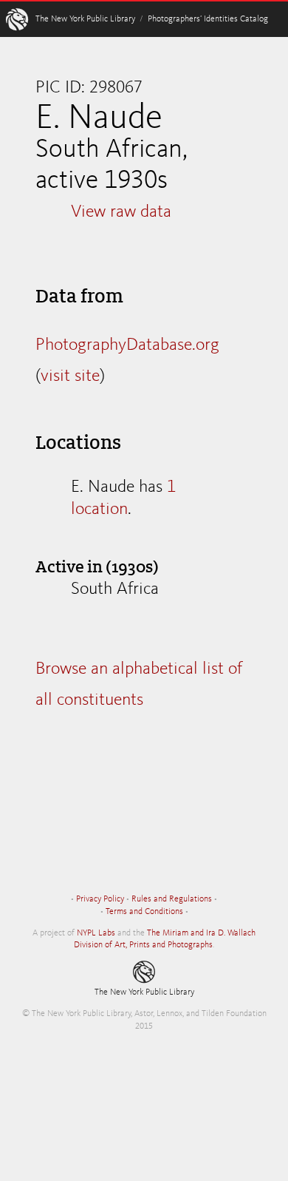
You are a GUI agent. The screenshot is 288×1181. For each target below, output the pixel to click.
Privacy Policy (100, 899)
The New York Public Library (85, 19)
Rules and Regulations (171, 899)
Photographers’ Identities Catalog (208, 19)
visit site (70, 376)
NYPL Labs (96, 933)
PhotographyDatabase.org (127, 345)
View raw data (121, 212)
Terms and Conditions (144, 911)
